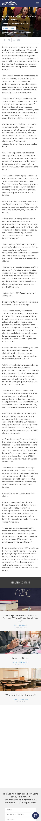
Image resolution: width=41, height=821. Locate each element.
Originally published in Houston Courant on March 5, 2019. (18, 33)
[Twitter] (9, 40)
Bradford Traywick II (11, 23)
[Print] (18, 40)
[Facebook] (4, 40)
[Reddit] (14, 40)
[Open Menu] (37, 3)
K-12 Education (9, 28)
